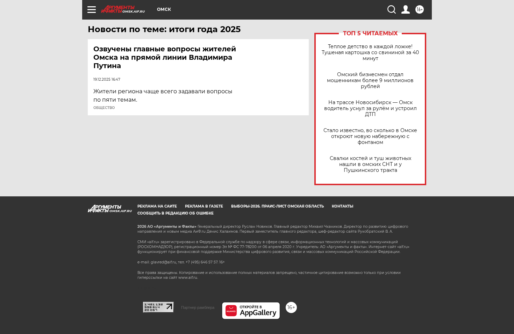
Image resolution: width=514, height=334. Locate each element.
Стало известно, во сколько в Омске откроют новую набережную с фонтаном (370, 136)
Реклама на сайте (157, 206)
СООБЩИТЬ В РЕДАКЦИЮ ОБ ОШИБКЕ (175, 213)
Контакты (342, 206)
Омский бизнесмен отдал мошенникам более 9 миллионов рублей (370, 80)
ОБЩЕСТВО (104, 108)
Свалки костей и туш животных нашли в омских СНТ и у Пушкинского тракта (370, 164)
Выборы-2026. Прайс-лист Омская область (277, 206)
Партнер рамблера (197, 307)
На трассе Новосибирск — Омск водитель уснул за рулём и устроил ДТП (370, 108)
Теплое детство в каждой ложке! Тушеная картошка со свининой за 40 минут (370, 52)
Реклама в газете (204, 206)
